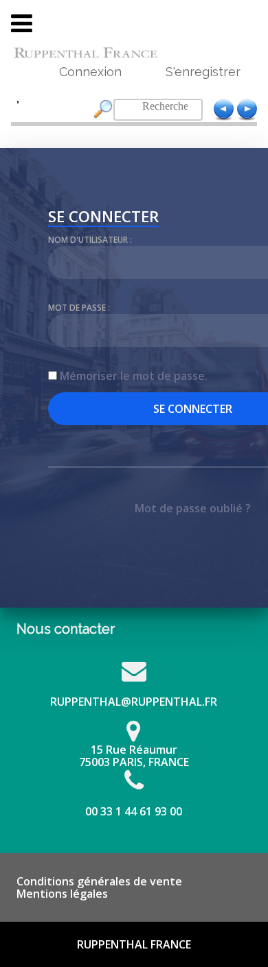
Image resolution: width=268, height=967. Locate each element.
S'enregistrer (203, 71)
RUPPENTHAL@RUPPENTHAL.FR (133, 701)
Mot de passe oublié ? (193, 508)
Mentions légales (62, 893)
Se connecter (103, 218)
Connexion (90, 71)
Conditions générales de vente (99, 881)
